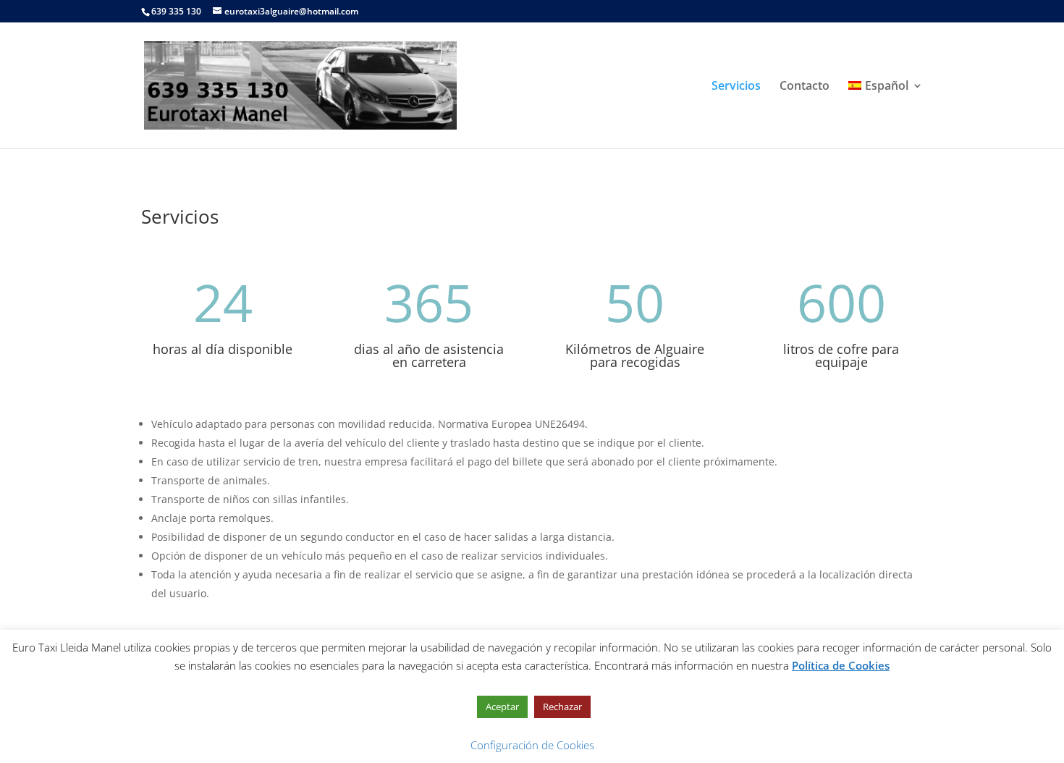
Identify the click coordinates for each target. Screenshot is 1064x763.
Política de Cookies (841, 665)
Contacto (804, 86)
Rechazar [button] (562, 706)
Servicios (736, 86)
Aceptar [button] (502, 706)
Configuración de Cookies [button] (532, 745)
